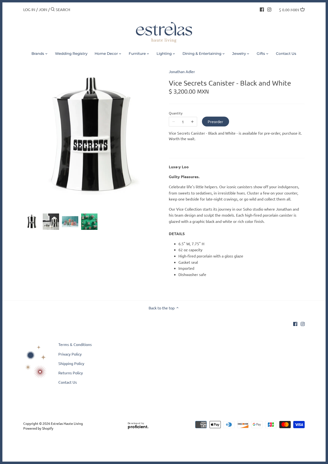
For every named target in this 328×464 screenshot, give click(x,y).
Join (43, 9)
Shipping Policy (71, 363)
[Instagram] (269, 8)
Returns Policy (70, 372)
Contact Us (67, 382)
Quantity (175, 113)
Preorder (215, 121)
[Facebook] (262, 8)
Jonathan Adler (182, 71)
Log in (29, 9)
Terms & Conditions (75, 344)
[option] (31, 221)
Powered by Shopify (38, 428)
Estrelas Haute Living (67, 423)
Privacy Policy (70, 353)
